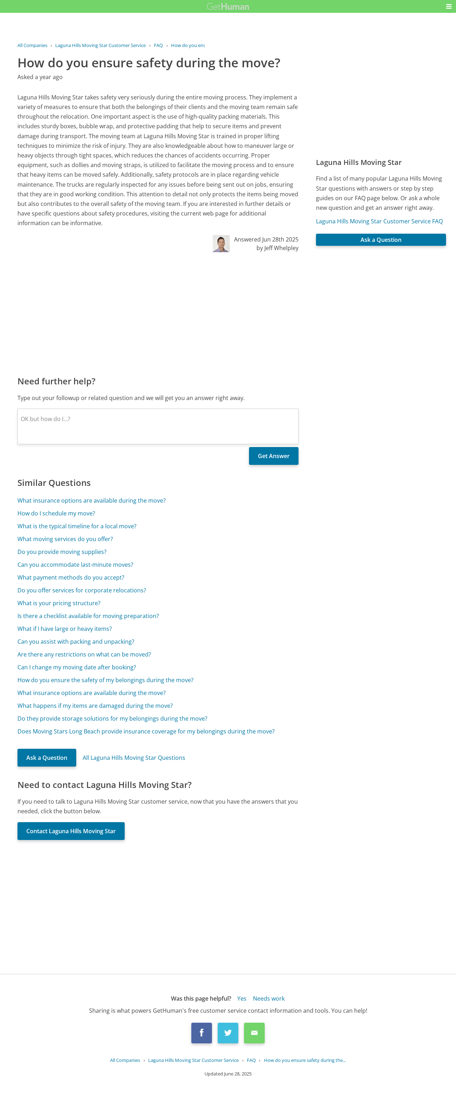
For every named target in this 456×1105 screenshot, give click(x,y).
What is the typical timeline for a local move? (76, 526)
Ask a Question (46, 758)
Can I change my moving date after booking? (76, 667)
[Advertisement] (158, 313)
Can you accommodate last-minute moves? (75, 565)
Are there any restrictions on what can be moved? (84, 654)
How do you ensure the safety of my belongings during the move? (105, 680)
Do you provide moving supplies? (62, 552)
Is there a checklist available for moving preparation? (88, 616)
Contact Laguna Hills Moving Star (71, 831)
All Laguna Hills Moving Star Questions (134, 758)
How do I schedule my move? (56, 513)
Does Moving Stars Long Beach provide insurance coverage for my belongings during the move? (146, 731)
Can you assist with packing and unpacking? (75, 641)
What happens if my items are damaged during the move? (95, 706)
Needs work (269, 998)
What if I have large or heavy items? (64, 629)
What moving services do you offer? (65, 539)
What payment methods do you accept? (70, 577)
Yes (242, 998)
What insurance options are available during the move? (91, 500)
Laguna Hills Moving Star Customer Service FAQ (379, 221)
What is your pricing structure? (58, 603)
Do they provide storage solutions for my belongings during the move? (112, 718)
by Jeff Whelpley (277, 248)
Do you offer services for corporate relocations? (81, 590)
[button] (449, 6)
